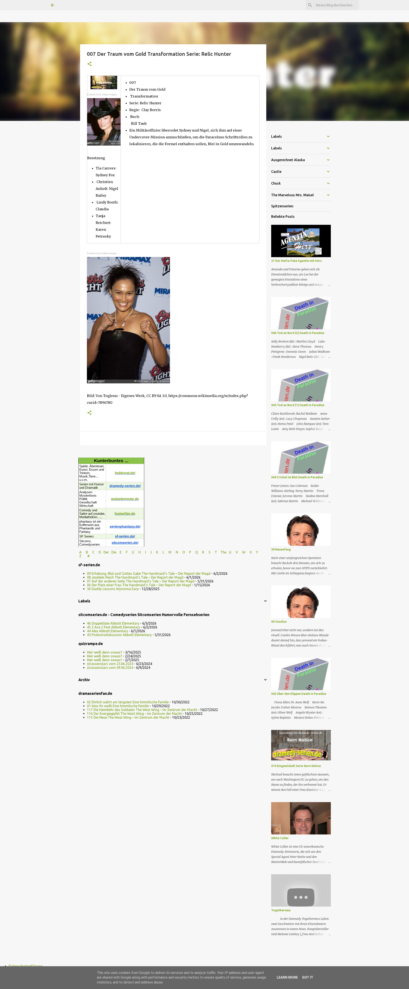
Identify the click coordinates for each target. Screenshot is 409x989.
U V (234, 552)
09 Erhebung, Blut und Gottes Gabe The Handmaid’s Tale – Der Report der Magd (148, 573)
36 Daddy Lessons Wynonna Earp (113, 589)
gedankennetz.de (125, 499)
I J (149, 552)
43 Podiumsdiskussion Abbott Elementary (119, 635)
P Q (194, 552)
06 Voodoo (279, 621)
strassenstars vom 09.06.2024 (110, 667)
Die (113, 552)
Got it (307, 977)
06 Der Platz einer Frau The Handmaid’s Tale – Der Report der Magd (139, 585)
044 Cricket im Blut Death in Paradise (297, 477)
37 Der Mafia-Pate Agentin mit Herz (296, 260)
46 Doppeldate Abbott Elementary (113, 623)
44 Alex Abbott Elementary (107, 631)
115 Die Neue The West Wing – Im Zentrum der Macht (128, 717)
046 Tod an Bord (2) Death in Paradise (297, 333)
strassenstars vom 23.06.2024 (110, 664)
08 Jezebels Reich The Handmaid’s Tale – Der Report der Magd (135, 577)
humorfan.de (125, 513)
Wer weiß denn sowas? (104, 652)
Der (106, 552)
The (223, 552)
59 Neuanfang (281, 549)
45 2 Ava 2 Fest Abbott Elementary (113, 627)
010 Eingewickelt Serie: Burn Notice (296, 766)
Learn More (287, 977)
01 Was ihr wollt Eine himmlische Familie (118, 706)
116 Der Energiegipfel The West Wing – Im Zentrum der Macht (134, 713)
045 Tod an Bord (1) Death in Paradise (297, 405)
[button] (89, 64)
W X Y (250, 552)
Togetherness (281, 910)
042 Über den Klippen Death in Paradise (298, 693)
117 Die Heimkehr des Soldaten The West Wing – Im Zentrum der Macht (142, 710)
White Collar (280, 838)
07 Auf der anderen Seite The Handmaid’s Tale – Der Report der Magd (140, 581)
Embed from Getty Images (102, 94)
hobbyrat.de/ (125, 473)
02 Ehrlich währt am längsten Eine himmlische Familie (128, 702)
